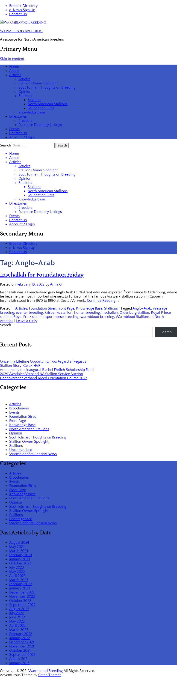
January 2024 (19, 559)
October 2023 (20, 563)
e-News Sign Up (22, 10)
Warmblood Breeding (21, 31)
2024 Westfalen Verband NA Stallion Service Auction (41, 374)
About (14, 71)
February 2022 (20, 634)
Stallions (25, 96)
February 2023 (20, 584)
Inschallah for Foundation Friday (42, 275)
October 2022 (20, 601)
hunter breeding (87, 312)
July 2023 (16, 567)
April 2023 (17, 576)
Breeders (25, 121)
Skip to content (12, 59)
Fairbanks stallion (58, 312)
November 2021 (21, 646)
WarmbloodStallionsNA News (33, 454)
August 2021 (18, 659)
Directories (18, 116)
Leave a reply (26, 321)
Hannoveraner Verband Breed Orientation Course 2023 (43, 378)
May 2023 (17, 572)
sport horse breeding (62, 317)
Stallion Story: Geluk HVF (20, 366)
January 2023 (19, 588)
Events (14, 129)
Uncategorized (20, 450)
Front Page (66, 308)
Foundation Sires (41, 108)
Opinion (24, 91)
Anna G (56, 284)
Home (14, 67)
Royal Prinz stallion (28, 317)
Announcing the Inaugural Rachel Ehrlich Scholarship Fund (47, 370)
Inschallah (110, 312)
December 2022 (22, 592)
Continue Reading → (103, 300)
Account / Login (22, 137)
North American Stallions (48, 104)
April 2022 (17, 625)
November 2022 (22, 596)
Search (5, 145)
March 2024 (18, 551)
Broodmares (19, 408)
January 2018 (19, 663)
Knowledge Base (31, 112)
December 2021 (21, 642)
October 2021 (19, 650)
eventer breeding (29, 312)
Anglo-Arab (142, 308)
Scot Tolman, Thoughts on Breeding (46, 87)
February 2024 (20, 555)
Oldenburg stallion (134, 312)
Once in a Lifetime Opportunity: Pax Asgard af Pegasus (43, 361)
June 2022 (17, 617)
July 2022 (16, 613)
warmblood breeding (97, 317)
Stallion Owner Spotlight (38, 83)
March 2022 (18, 630)
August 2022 (19, 609)
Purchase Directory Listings (40, 125)
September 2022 (22, 605)
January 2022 (19, 638)
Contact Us (18, 14)
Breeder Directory (23, 6)
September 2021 (22, 655)
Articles (15, 75)
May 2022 (17, 621)
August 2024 (19, 542)
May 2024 (17, 547)
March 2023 (18, 580)
